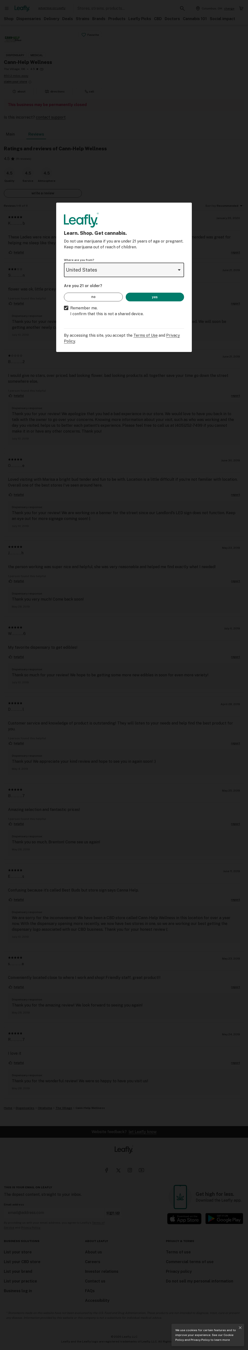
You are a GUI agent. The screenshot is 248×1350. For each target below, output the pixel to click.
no (93, 297)
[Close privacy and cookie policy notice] (240, 1328)
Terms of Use (145, 335)
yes (155, 297)
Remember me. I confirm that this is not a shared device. (107, 311)
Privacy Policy (200, 1340)
